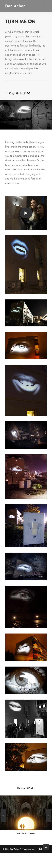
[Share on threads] (13, 93)
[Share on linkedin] (21, 93)
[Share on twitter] (9, 93)
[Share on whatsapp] (24, 93)
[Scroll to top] (46, 847)
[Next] (48, 822)
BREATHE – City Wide (26, 833)
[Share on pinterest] (17, 93)
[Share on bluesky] (28, 93)
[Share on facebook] (6, 93)
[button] (45, 6)
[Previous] (3, 822)
